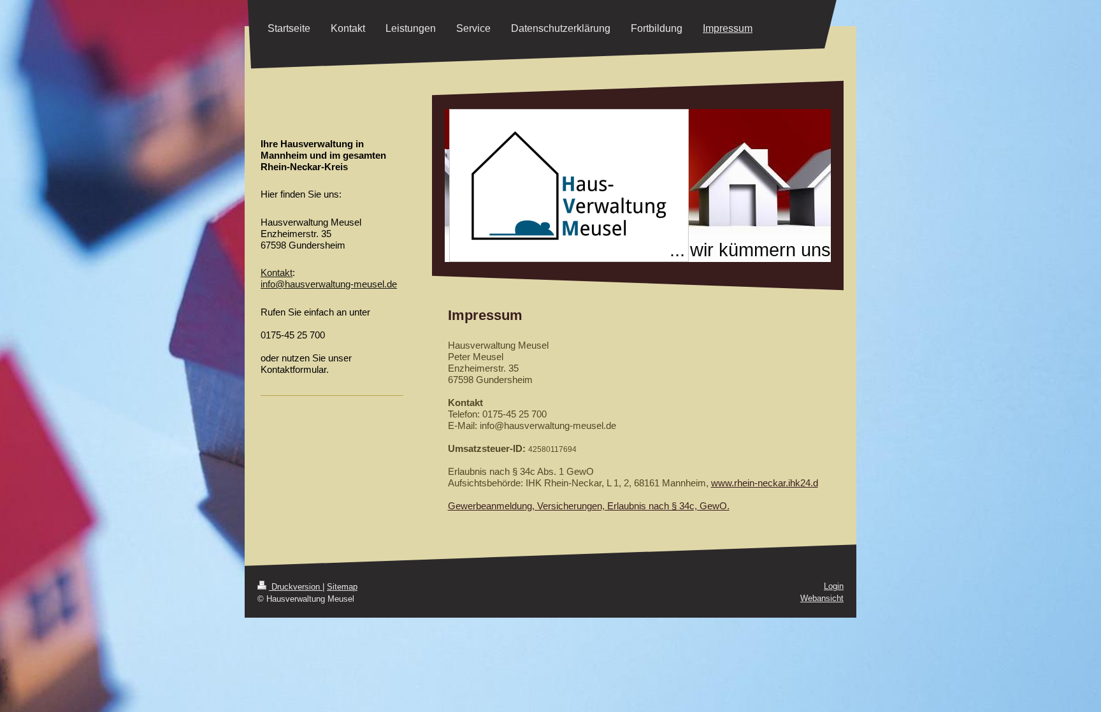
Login (834, 586)
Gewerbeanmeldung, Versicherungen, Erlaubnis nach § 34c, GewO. (589, 505)
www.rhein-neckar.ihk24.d (764, 482)
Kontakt (276, 272)
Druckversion (295, 587)
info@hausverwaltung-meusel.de (329, 284)
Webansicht (822, 598)
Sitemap (342, 587)
